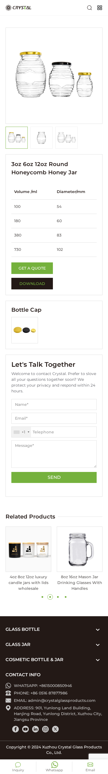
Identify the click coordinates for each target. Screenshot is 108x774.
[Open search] (89, 7)
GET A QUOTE (32, 268)
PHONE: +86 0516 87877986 (41, 693)
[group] (28, 558)
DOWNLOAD (32, 283)
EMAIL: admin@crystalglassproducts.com (55, 700)
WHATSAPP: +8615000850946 (43, 685)
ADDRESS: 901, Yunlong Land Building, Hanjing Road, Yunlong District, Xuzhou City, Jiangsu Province (58, 713)
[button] (42, 597)
